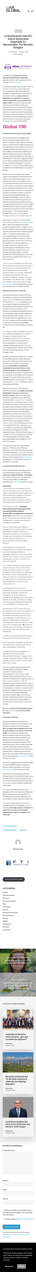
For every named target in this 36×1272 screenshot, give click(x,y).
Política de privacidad (25, 1219)
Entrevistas (7, 907)
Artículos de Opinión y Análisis (14, 879)
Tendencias (6, 930)
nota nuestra (16, 302)
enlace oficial (17, 482)
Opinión (5, 921)
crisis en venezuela (10, 826)
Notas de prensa (8, 915)
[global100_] (15, 130)
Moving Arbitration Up (10, 912)
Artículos (6, 898)
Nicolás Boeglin (16, 82)
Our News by (7, 924)
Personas (6, 927)
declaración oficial (8, 769)
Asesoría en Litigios (9, 901)
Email (5, 1190)
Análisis (18, 31)
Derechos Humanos (10, 830)
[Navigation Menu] (32, 11)
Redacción (14, 51)
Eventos (5, 910)
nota (4, 121)
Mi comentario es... (9, 1150)
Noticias (5, 918)
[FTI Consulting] (18, 870)
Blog (4, 904)
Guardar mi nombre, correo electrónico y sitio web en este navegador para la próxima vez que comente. (18, 1212)
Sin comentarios (18, 54)
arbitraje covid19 (8, 895)
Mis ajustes (9, 1266)
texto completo (8, 284)
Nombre (6, 1180)
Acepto (21, 1266)
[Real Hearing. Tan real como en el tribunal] (18, 71)
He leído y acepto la (19, 1219)
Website (5, 1199)
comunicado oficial (25, 222)
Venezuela (23, 830)
